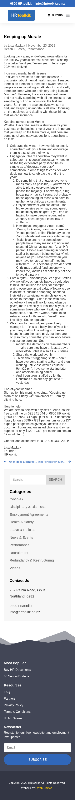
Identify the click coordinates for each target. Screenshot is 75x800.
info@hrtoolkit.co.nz (50, 3)
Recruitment (19, 553)
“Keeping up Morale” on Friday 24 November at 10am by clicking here (35, 396)
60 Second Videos (16, 676)
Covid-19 (16, 499)
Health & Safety (14, 49)
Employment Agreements (29, 514)
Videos (15, 568)
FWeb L (40, 787)
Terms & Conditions (17, 711)
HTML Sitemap (14, 718)
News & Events (21, 537)
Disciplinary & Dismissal (28, 507)
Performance (35, 49)
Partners (9, 698)
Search (55, 479)
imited (48, 787)
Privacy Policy (13, 705)
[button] (68, 15)
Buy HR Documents (17, 669)
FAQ (7, 692)
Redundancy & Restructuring (32, 560)
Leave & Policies (22, 530)
